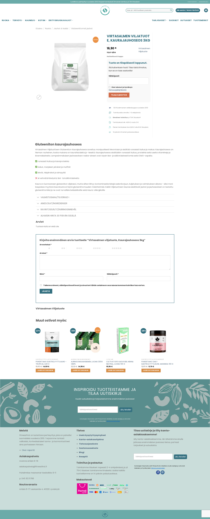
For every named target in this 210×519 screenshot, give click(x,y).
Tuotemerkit (200, 20)
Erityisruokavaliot (60, 20)
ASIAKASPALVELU (203, 2)
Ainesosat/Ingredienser (54, 203)
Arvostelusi (46, 244)
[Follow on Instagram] (163, 472)
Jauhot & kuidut (61, 28)
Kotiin (41, 20)
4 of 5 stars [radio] (88, 248)
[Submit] (171, 10)
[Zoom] (39, 97)
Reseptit (83, 456)
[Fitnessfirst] (105, 10)
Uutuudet (186, 20)
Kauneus (30, 20)
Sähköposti (114, 76)
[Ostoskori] (206, 10)
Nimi (42, 274)
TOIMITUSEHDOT (192, 2)
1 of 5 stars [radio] (43, 248)
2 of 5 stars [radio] (56, 248)
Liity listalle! (125, 409)
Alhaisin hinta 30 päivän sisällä (58, 215)
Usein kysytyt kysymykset (92, 435)
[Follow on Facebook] (158, 472)
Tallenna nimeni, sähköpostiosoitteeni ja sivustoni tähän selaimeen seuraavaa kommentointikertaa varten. (94, 285)
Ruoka (5, 20)
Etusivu (39, 28)
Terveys (17, 20)
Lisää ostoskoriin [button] (45, 370)
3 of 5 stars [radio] (71, 248)
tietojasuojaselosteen (113, 421)
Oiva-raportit (28, 450)
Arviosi (43, 253)
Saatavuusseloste (88, 448)
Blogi (81, 452)
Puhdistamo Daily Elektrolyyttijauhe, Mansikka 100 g (157, 363)
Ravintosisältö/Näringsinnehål (58, 209)
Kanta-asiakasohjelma (91, 439)
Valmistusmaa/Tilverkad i (55, 197)
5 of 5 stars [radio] (107, 248)
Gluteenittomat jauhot (82, 28)
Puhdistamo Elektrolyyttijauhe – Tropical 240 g (51, 363)
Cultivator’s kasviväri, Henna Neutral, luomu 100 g (119, 363)
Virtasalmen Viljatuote (144, 50)
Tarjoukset (159, 20)
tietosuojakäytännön (118, 90)
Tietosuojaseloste (88, 443)
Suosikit (174, 20)
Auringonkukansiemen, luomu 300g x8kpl (87, 363)
